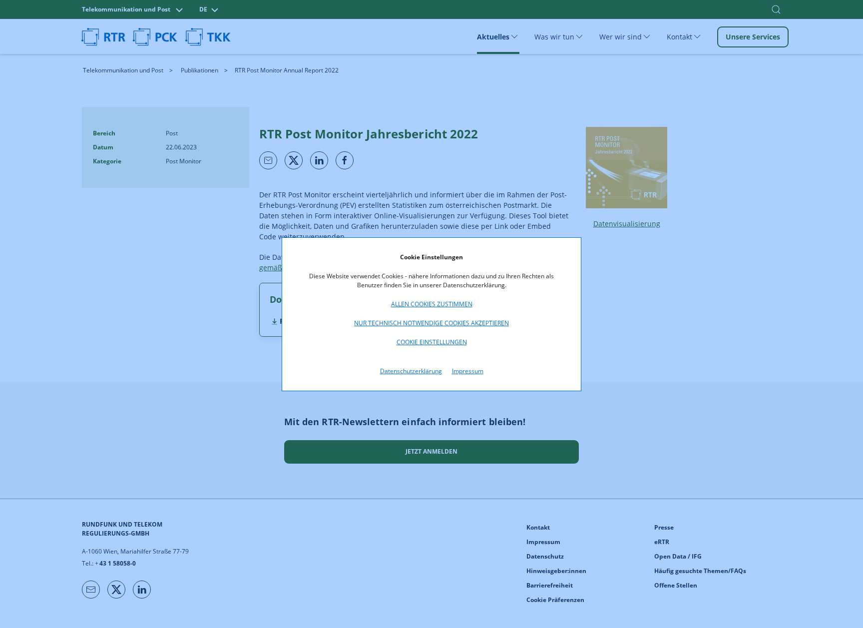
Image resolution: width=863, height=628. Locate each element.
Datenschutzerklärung (411, 371)
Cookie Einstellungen (432, 342)
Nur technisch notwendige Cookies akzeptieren (431, 323)
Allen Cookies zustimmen (431, 304)
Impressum (467, 371)
